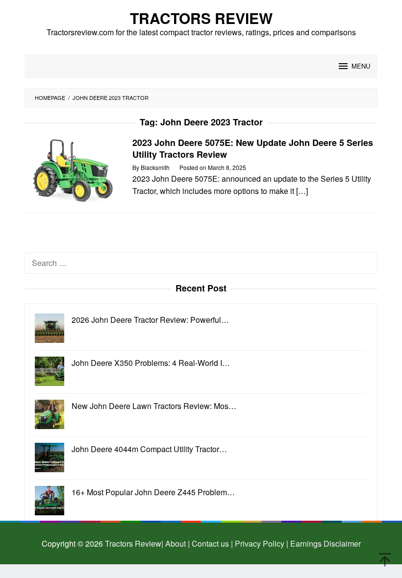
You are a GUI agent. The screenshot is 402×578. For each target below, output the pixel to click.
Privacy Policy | (260, 543)
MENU (361, 66)
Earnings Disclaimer (324, 543)
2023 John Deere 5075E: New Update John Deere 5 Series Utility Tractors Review (252, 148)
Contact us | (211, 543)
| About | (175, 543)
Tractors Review (201, 17)
